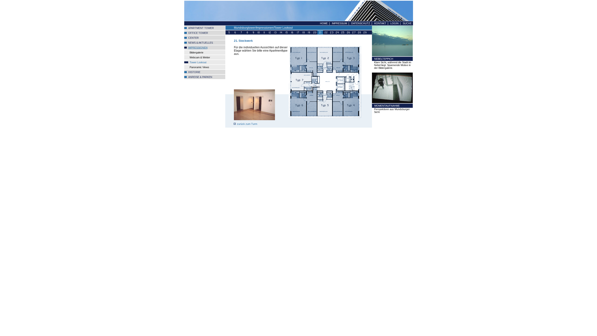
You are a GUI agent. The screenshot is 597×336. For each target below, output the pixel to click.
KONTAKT (380, 23)
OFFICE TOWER (198, 33)
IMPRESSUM (339, 23)
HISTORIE (194, 72)
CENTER (193, 37)
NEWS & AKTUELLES (200, 42)
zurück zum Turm (247, 123)
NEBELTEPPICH (383, 58)
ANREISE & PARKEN (200, 77)
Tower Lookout (198, 62)
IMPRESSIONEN (198, 47)
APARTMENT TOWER (201, 28)
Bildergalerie (196, 52)
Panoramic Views (199, 67)
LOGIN (394, 23)
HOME (324, 23)
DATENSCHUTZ (360, 23)
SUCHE (407, 23)
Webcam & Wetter (200, 57)
